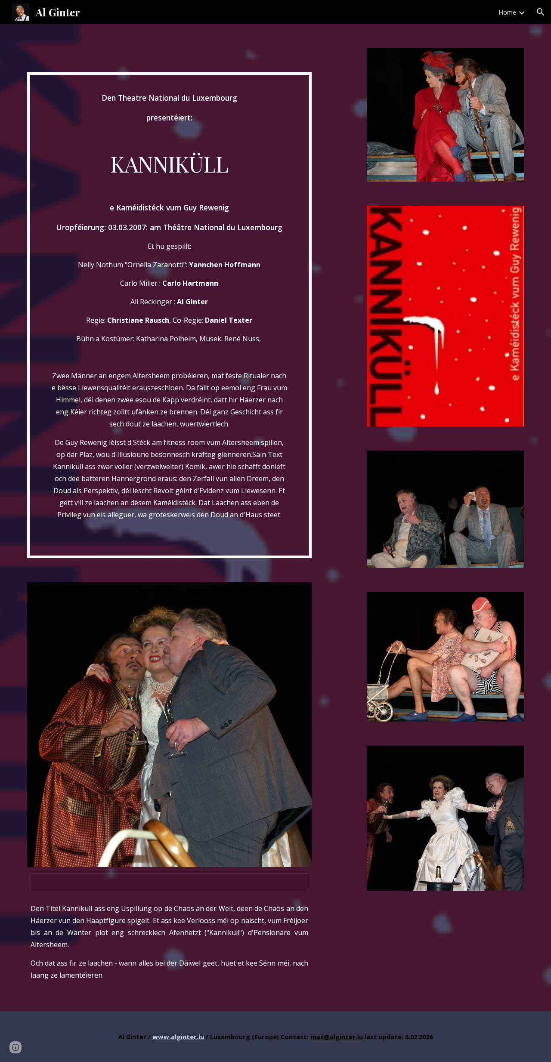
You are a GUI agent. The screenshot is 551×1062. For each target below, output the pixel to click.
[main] (169, 315)
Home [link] (507, 12)
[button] (540, 12)
